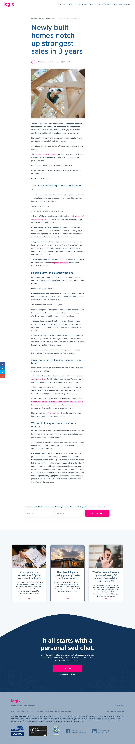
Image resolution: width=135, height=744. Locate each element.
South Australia (53, 413)
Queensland (61, 401)
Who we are (73, 4)
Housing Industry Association (46, 154)
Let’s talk (97, 4)
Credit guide (49, 711)
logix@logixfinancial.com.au (115, 711)
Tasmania (52, 401)
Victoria (45, 401)
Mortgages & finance (44, 18)
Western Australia (76, 401)
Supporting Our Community (121, 4)
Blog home (34, 18)
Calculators (82, 4)
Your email (60, 513)
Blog (91, 4)
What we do (24, 711)
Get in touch (39, 711)
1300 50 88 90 (106, 4)
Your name (30, 513)
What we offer (62, 4)
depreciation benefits (60, 262)
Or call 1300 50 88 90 (67, 674)
